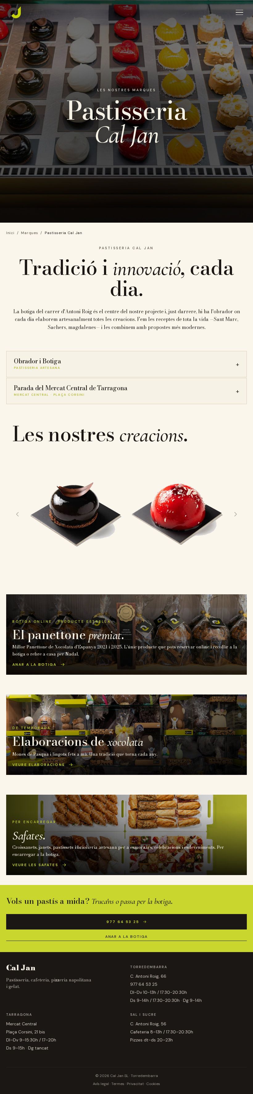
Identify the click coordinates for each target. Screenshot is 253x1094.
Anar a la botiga (126, 936)
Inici (10, 232)
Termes (117, 1083)
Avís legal (101, 1083)
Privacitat (135, 1083)
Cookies (153, 1083)
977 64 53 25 (122, 921)
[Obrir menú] (239, 12)
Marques (29, 232)
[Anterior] (17, 514)
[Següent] (235, 514)
